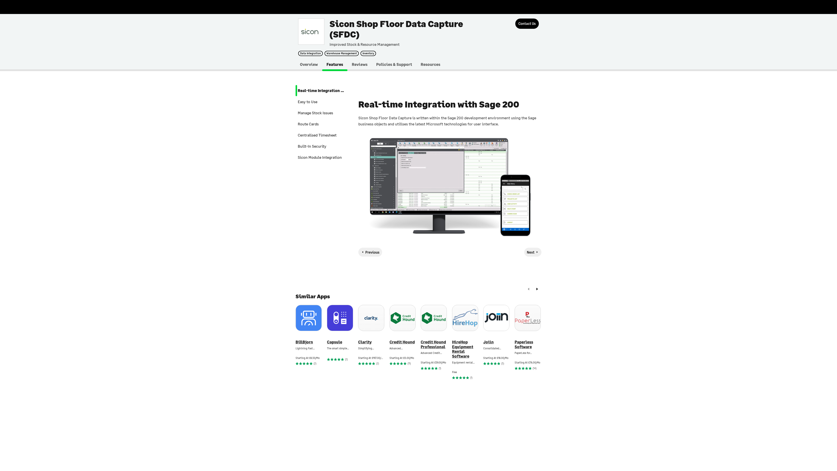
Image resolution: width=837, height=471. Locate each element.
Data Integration (310, 53)
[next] (537, 289)
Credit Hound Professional (433, 344)
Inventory (368, 53)
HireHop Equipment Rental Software (462, 349)
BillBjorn (304, 342)
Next (530, 252)
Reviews (359, 64)
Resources (430, 64)
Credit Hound (402, 342)
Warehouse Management (342, 53)
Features (335, 64)
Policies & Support (394, 64)
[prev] (528, 289)
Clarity (365, 342)
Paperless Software (524, 344)
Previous (372, 252)
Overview (309, 64)
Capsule (334, 342)
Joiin (488, 342)
